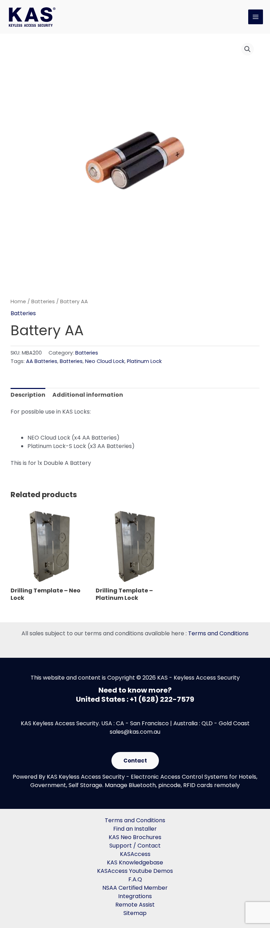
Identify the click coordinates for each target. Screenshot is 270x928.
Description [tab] (28, 395)
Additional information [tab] (87, 395)
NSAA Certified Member (135, 888)
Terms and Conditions (218, 633)
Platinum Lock (144, 361)
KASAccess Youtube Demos (135, 871)
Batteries (43, 301)
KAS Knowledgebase (135, 862)
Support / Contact (135, 846)
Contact (135, 760)
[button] (247, 49)
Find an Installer (135, 829)
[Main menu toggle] (255, 16)
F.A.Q (135, 879)
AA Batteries (41, 361)
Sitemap (135, 913)
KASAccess (135, 854)
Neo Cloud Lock (104, 361)
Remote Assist (135, 905)
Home (18, 301)
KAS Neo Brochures (135, 837)
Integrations (135, 896)
